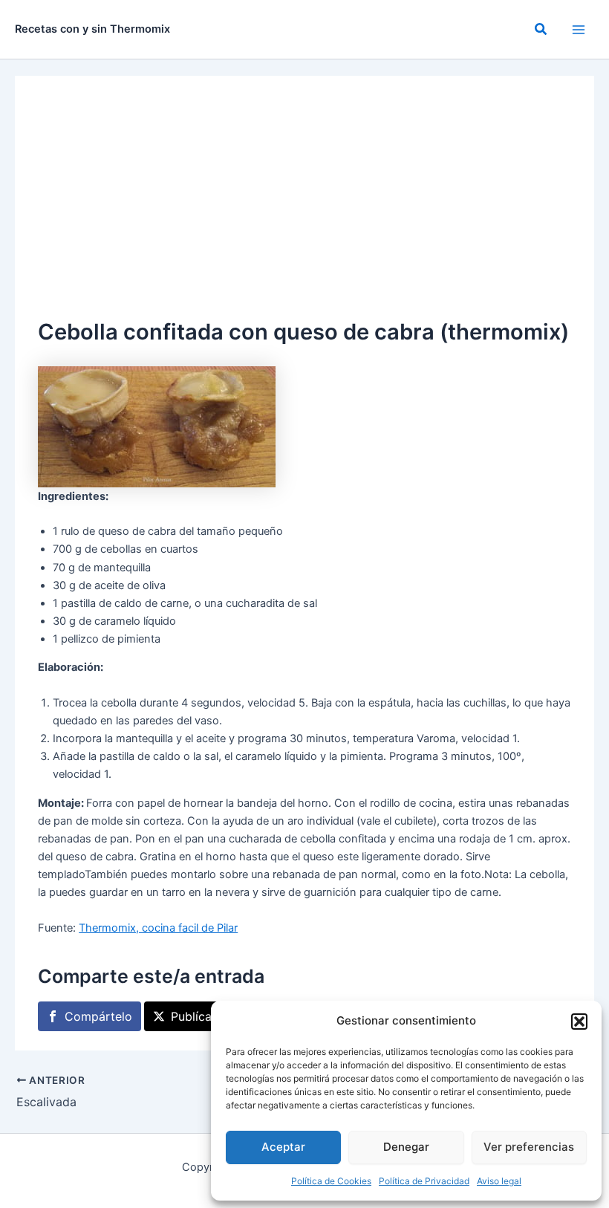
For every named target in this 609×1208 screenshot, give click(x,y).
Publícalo (196, 1016)
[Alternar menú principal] (578, 29)
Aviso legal (499, 1180)
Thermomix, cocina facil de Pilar (158, 928)
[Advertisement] (304, 204)
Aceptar (283, 1147)
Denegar (406, 1147)
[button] (579, 1021)
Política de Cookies (331, 1180)
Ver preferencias (528, 1147)
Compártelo (98, 1016)
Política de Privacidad (424, 1180)
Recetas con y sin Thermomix (92, 29)
